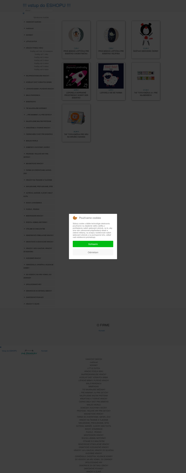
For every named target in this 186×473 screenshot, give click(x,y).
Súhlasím (93, 244)
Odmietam (93, 252)
